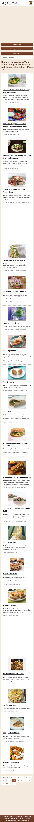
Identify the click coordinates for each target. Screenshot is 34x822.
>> (14, 783)
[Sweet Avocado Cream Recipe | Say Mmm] (17, 314)
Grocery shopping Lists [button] (17, 49)
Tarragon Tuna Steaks (11, 733)
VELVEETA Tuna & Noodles (13, 674)
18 (22, 777)
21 (3, 780)
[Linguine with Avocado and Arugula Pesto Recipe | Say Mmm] (17, 499)
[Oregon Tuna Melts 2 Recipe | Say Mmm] (17, 564)
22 (7, 780)
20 (30, 777)
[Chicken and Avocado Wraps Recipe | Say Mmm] (17, 251)
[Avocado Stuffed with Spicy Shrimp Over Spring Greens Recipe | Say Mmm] (17, 80)
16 (15, 777)
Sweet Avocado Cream (11, 323)
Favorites (14, 818)
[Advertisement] (17, 24)
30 (7, 783)
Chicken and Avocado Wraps (14, 260)
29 (3, 783)
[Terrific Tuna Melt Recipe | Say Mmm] (17, 696)
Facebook (19, 816)
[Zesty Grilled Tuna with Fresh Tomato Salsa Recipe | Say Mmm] (17, 180)
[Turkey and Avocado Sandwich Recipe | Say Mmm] (17, 282)
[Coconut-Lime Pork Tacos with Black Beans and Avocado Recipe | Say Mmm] (17, 146)
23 (10, 780)
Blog (11, 816)
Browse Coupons (23, 820)
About (6, 816)
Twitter (7, 818)
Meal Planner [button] (17, 44)
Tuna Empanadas (9, 351)
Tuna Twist (7, 411)
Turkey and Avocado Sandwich (14, 292)
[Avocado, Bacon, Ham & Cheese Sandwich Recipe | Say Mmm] (17, 434)
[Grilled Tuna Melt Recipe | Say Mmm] (17, 596)
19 (26, 777)
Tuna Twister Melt (9, 542)
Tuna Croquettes (9, 382)
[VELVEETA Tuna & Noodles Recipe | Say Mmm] (17, 664)
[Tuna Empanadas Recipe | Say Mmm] (17, 341)
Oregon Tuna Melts (10, 574)
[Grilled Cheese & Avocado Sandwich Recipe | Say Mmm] (17, 468)
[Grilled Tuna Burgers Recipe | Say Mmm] (17, 753)
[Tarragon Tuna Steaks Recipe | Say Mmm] (17, 723)
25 (18, 780)
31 (10, 783)
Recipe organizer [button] (17, 53)
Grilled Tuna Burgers (11, 762)
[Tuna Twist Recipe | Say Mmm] (17, 402)
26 (21, 780)
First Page (5, 777)
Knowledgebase (11, 820)
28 (29, 780)
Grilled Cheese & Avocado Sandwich (17, 477)
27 (25, 780)
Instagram (28, 816)
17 (19, 777)
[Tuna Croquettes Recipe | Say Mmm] (17, 373)
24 (14, 780)
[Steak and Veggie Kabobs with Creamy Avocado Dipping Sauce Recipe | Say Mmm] (17, 114)
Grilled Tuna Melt (9, 605)
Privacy (28, 818)
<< (11, 777)
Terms (21, 818)
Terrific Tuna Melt (9, 705)
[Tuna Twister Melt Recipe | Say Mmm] (17, 533)
